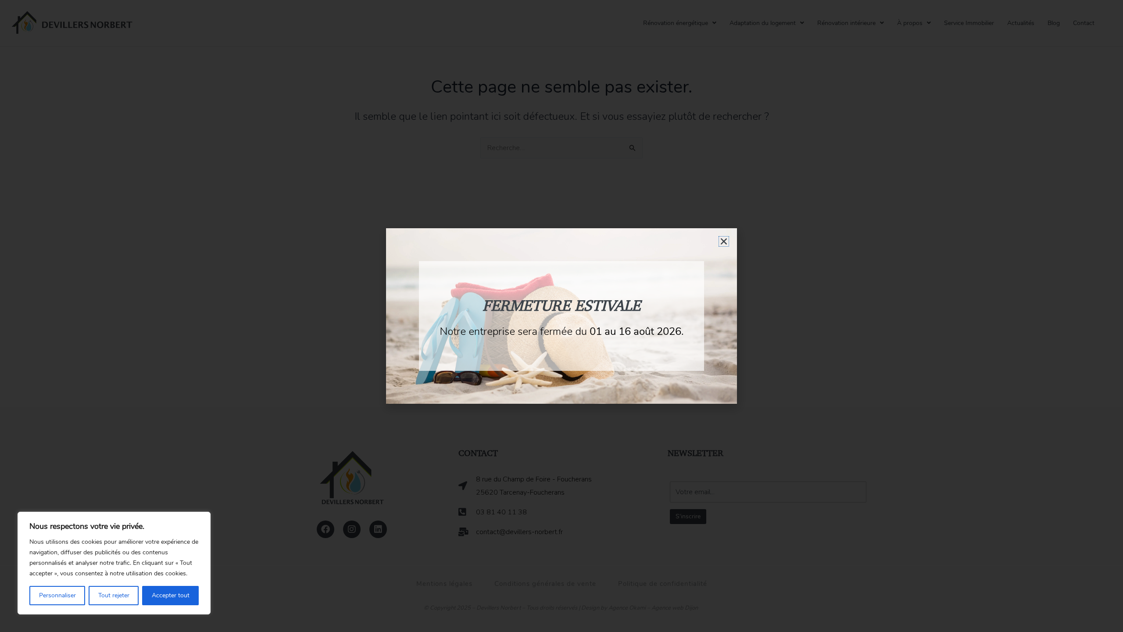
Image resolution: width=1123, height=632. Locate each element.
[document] (561, 316)
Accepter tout (171, 595)
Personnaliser (57, 595)
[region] (114, 563)
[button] (723, 241)
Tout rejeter (113, 595)
